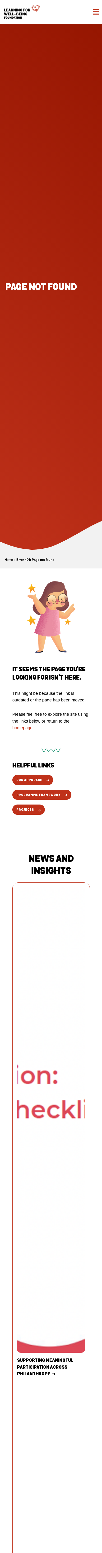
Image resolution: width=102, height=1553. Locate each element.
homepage (22, 727)
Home (9, 560)
